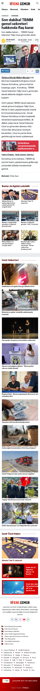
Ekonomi (14, 9)
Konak (27, 665)
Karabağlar (20, 663)
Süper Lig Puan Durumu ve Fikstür (16, 636)
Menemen (18, 667)
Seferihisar (7, 670)
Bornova (26, 657)
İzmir (33, 9)
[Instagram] (20, 619)
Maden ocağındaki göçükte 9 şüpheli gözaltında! (9, 224)
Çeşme (6, 660)
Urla (32, 670)
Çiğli (13, 660)
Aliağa (17, 655)
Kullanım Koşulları (30, 652)
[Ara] (37, 3)
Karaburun (31, 663)
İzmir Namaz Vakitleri (12, 631)
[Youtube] (24, 619)
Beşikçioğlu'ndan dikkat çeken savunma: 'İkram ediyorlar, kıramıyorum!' (28, 245)
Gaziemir (29, 660)
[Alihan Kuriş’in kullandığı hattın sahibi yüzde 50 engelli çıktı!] (10, 195)
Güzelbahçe (8, 663)
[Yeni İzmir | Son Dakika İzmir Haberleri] (20, 3)
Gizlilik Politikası (24, 650)
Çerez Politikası (9, 650)
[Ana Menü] (2, 3)
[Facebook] (12, 619)
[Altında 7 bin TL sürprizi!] (29, 195)
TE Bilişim (25, 688)
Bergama (16, 657)
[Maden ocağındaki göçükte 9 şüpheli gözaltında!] (10, 216)
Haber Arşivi (9, 644)
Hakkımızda (8, 652)
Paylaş (6, 71)
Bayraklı (6, 657)
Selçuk (17, 670)
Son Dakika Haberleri (12, 641)
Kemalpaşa (18, 665)
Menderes (7, 667)
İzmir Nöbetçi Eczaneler (13, 626)
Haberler (4, 16)
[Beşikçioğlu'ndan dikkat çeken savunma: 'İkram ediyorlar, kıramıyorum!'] (29, 235)
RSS (6, 681)
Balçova (26, 655)
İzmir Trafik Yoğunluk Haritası (15, 634)
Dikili (20, 660)
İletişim (17, 652)
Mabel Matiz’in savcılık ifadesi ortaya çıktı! (8, 243)
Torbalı (25, 670)
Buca (34, 657)
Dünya (5, 9)
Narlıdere (29, 667)
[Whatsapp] (28, 619)
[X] (16, 619)
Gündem (24, 9)
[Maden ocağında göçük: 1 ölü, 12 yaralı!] (29, 216)
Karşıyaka (7, 665)
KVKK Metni (8, 655)
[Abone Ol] (37, 71)
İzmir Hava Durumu (11, 629)
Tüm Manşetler (10, 639)
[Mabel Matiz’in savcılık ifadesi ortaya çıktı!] (10, 235)
